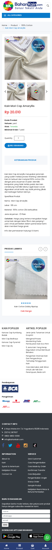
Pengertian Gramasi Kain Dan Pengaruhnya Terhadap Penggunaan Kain (37, 360)
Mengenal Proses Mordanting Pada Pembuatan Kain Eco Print (37, 341)
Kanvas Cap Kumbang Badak (11, 333)
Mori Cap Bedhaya (10, 338)
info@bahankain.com (14, 439)
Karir (4, 462)
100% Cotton (26, 25)
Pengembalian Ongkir (37, 478)
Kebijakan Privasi (9, 470)
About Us (6, 459)
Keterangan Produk (25, 160)
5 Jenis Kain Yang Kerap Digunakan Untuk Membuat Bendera (38, 350)
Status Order (33, 481)
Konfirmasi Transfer (36, 470)
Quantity (8, 138)
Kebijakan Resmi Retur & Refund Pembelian (38, 490)
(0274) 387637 (11, 432)
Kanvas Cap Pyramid (11, 342)
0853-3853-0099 (12, 436)
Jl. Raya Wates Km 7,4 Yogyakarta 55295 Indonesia (26, 429)
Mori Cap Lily (7, 346)
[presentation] (5, 91)
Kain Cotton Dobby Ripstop (26, 306)
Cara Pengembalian (36, 462)
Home (4, 25)
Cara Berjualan (34, 474)
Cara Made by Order (37, 466)
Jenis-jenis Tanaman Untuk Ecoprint (38, 333)
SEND (5, 525)
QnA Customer (34, 459)
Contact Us (7, 474)
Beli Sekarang (16, 145)
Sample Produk (34, 485)
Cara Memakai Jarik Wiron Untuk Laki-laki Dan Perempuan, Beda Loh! (37, 369)
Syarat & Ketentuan (10, 466)
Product (14, 25)
